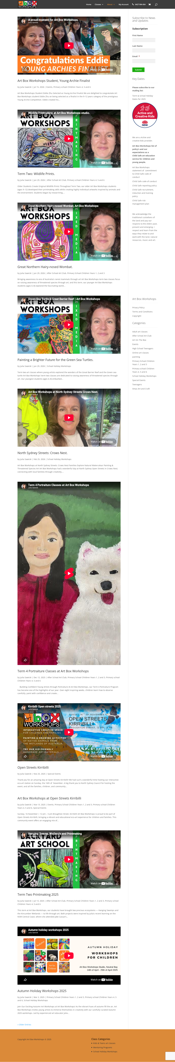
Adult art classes (140, 331)
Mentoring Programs (102, 1047)
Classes (98, 4)
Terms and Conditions (142, 311)
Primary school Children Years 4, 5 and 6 (72, 87)
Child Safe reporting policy (144, 185)
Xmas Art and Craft (141, 388)
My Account (124, 4)
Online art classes (140, 352)
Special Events (54, 773)
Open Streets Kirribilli (33, 767)
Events (49, 87)
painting (136, 357)
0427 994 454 (140, 4)
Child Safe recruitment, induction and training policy (143, 193)
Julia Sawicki (25, 87)
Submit (138, 69)
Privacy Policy (138, 307)
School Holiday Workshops (59, 366)
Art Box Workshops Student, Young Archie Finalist (54, 80)
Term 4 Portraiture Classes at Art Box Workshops (53, 671)
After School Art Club (56, 180)
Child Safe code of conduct (144, 181)
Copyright (136, 316)
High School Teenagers (142, 348)
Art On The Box (139, 340)
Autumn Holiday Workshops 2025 (42, 991)
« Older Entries (24, 1024)
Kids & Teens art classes (104, 1043)
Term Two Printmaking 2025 (38, 894)
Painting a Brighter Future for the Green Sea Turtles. (55, 360)
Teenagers (137, 384)
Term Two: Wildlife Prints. (36, 174)
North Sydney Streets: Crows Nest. (43, 453)
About (109, 4)
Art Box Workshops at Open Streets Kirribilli (49, 798)
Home (88, 4)
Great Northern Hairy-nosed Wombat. (45, 267)
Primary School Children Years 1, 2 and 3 (86, 273)
